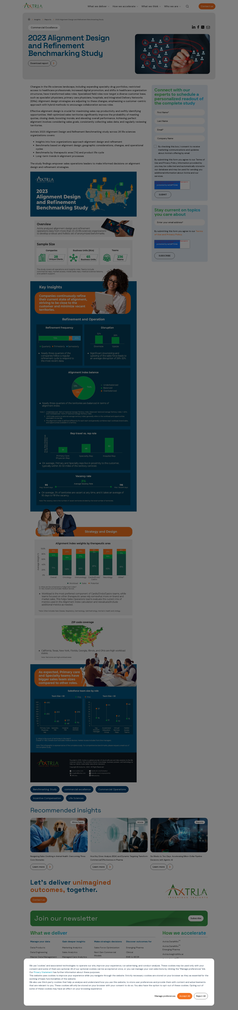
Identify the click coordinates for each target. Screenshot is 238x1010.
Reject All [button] (200, 996)
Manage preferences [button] (165, 996)
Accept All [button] (184, 996)
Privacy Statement (43, 972)
